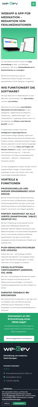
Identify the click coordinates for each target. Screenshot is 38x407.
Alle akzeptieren (19, 403)
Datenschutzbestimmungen (11, 399)
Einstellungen (11, 396)
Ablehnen (7, 403)
